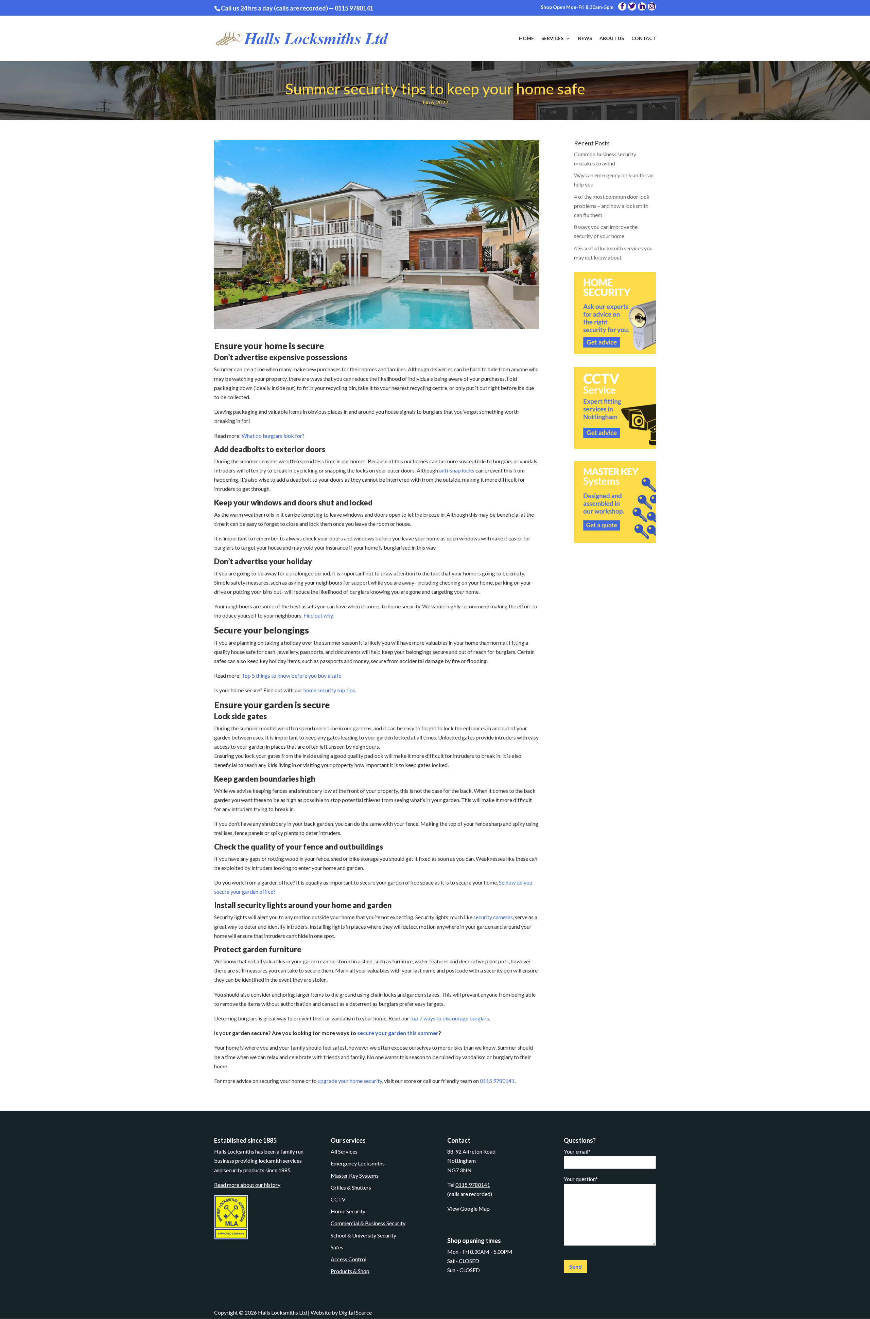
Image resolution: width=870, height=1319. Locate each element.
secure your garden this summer (397, 1033)
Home (526, 38)
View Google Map (468, 1208)
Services (552, 38)
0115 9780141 (354, 8)
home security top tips (329, 690)
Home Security (348, 1211)
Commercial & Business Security (368, 1223)
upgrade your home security (350, 1080)
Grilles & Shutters (351, 1187)
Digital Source (355, 1312)
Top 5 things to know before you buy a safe (291, 675)
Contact (643, 38)
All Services (344, 1151)
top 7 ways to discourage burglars (449, 1018)
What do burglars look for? (273, 435)
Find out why (318, 615)
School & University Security (363, 1235)
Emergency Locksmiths (358, 1163)
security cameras (493, 917)
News (585, 38)
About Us (611, 38)
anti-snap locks (456, 470)
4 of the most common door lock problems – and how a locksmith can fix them (611, 205)
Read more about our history (247, 1184)
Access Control (348, 1259)
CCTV (338, 1199)
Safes (337, 1247)
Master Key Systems (355, 1175)
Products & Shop (350, 1271)
